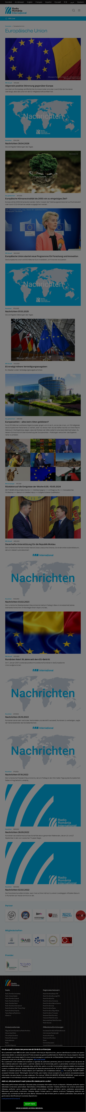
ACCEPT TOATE (30, 1104)
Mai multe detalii (39, 1059)
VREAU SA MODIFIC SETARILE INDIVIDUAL (29, 1108)
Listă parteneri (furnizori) (11, 1098)
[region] (43, 1079)
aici (62, 1070)
